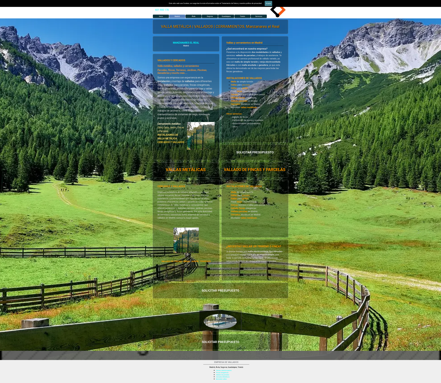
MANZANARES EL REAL (186, 42)
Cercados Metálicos (222, 377)
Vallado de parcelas (222, 375)
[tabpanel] (162, 10)
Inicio (161, 16)
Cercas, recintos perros (224, 370)
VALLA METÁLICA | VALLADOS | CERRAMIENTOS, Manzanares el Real (220, 26)
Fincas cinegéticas (222, 372)
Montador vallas (221, 379)
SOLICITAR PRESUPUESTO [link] (255, 152)
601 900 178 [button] (162, 9)
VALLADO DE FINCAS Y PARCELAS (254, 169)
